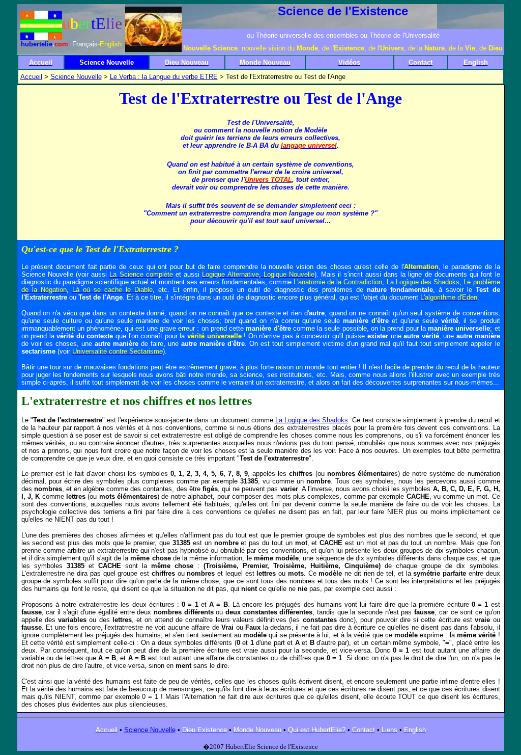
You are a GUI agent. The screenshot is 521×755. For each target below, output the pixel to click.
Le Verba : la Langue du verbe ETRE (164, 76)
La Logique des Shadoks (311, 420)
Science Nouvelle (76, 76)
